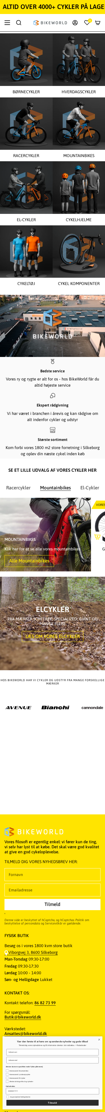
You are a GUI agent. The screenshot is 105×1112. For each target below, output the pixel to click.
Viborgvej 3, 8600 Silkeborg (33, 952)
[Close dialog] (99, 1039)
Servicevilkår (53, 923)
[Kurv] (97, 22)
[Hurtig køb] (97, 537)
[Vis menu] (7, 22)
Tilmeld (52, 1102)
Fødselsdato (10, 1086)
